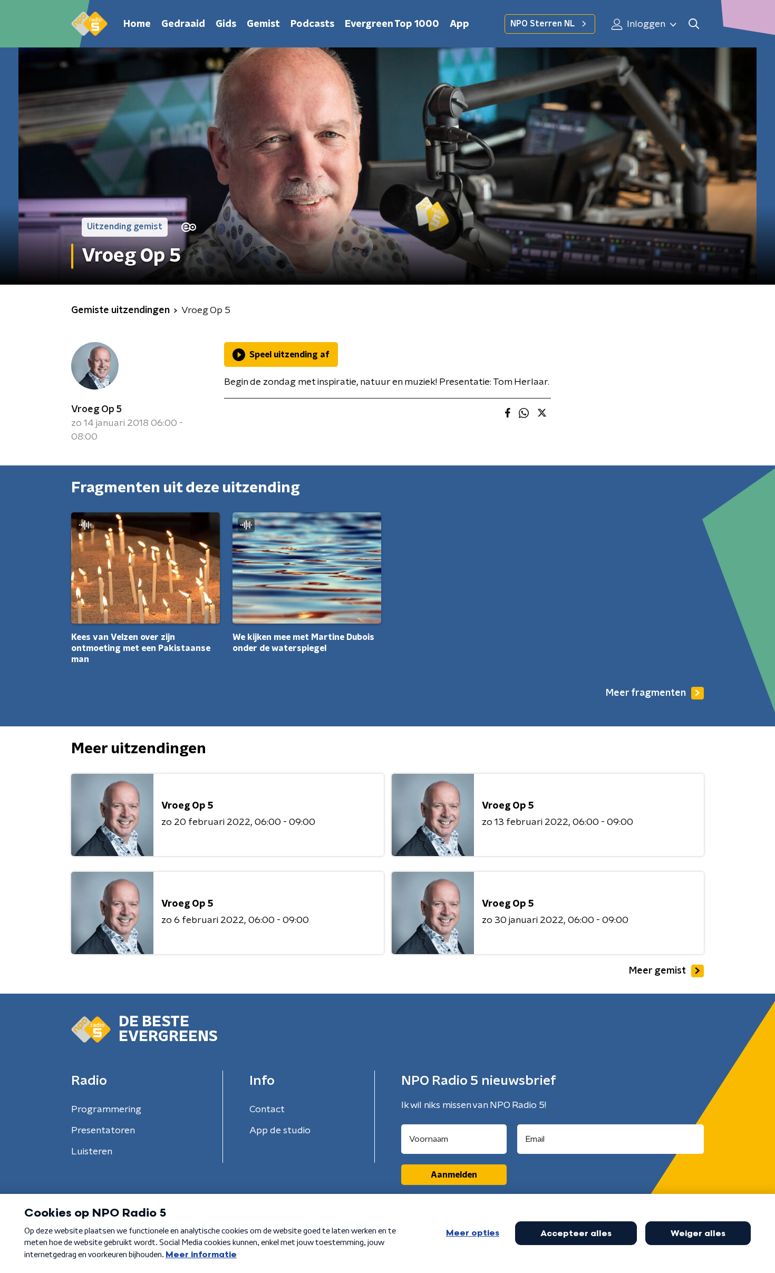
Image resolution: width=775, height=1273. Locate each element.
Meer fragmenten (646, 693)
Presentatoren (103, 1130)
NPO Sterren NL (542, 24)
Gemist (263, 24)
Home (137, 24)
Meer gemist (657, 971)
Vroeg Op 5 (96, 409)
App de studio (280, 1130)
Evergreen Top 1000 (392, 24)
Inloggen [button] (645, 24)
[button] (693, 24)
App (459, 24)
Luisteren (91, 1152)
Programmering (106, 1109)
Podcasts (312, 24)
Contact (267, 1109)
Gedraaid (183, 24)
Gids (226, 24)
